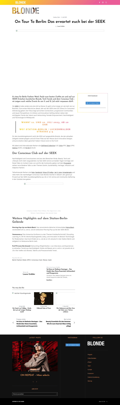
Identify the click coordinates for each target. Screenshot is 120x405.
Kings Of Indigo (48, 172)
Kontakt (90, 369)
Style (58, 17)
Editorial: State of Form (44, 308)
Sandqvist (38, 172)
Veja (33, 172)
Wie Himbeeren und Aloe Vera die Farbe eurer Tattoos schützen (65, 310)
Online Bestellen (92, 358)
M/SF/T (28, 148)
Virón (61, 145)
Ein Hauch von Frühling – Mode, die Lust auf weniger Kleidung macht (21, 310)
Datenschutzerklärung (93, 377)
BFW (29, 260)
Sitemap (90, 381)
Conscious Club (36, 260)
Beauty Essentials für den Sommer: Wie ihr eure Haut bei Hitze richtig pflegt (58, 322)
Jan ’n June (58, 172)
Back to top (102, 401)
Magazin (90, 354)
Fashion (55, 17)
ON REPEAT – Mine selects (34, 375)
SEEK (17, 106)
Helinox (15, 148)
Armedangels (67, 172)
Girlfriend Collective (48, 145)
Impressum (91, 373)
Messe (45, 260)
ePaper (89, 362)
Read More (49, 280)
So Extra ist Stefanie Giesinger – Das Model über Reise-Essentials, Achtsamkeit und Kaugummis (61, 271)
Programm (67, 163)
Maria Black (70, 227)
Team (89, 366)
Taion (68, 145)
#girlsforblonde (35, 371)
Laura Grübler (61, 26)
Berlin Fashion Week (19, 260)
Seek (50, 260)
